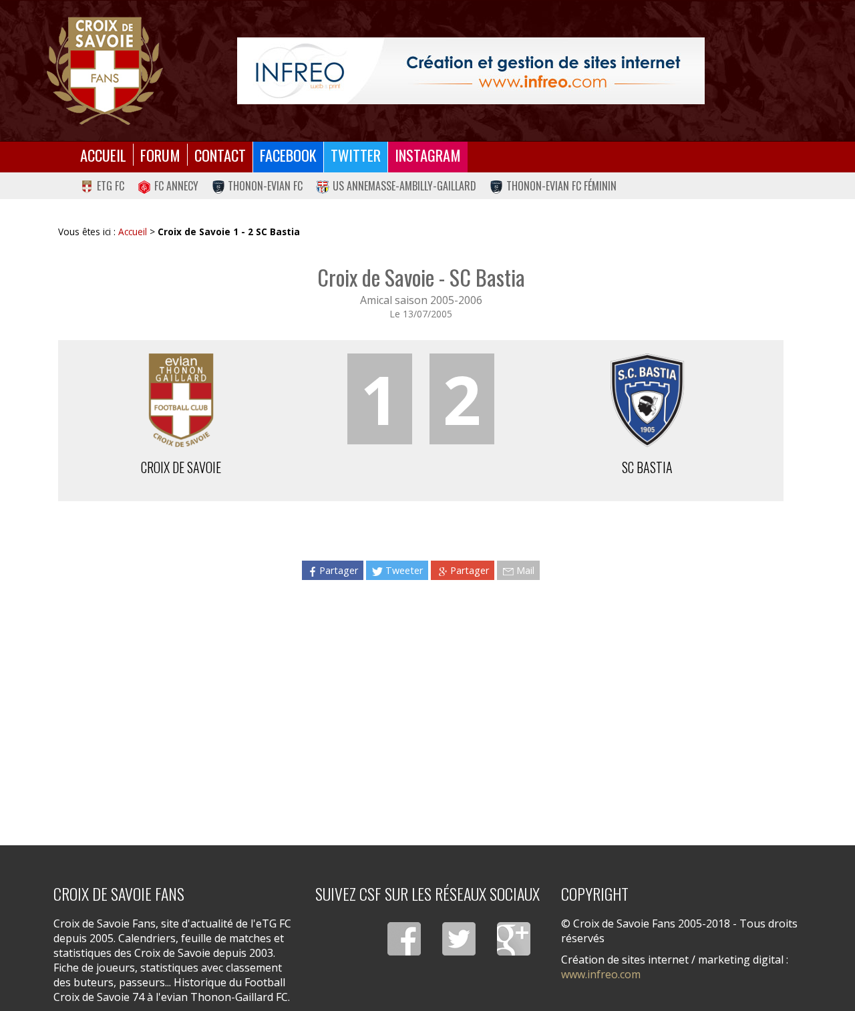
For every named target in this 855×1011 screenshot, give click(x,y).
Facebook (288, 155)
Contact (220, 155)
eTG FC (110, 186)
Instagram (428, 155)
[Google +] (513, 939)
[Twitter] (459, 939)
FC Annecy (176, 186)
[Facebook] (404, 939)
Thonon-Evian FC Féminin (561, 186)
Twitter (356, 155)
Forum (160, 155)
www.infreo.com (601, 974)
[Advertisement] (421, 705)
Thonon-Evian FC (265, 186)
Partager (338, 570)
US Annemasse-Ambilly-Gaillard (404, 186)
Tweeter (404, 570)
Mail (525, 570)
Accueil (103, 155)
